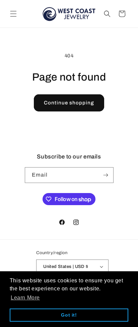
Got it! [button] (69, 315)
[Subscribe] (105, 175)
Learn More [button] (25, 297)
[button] (13, 13)
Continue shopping (69, 102)
